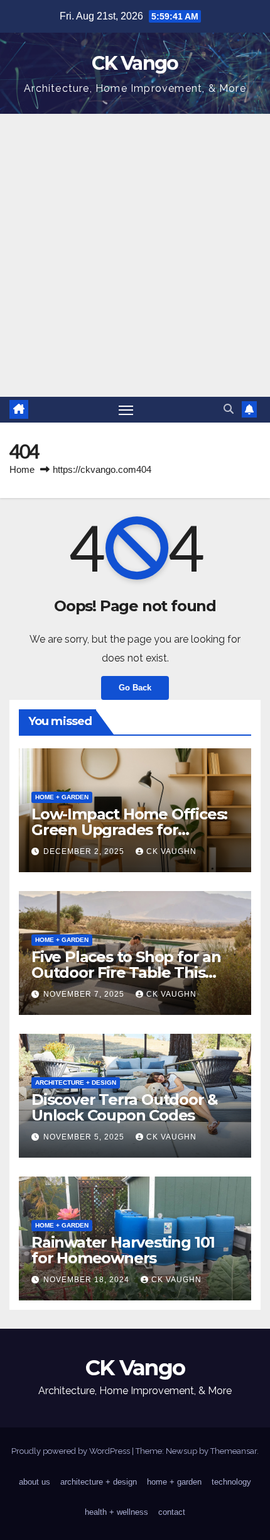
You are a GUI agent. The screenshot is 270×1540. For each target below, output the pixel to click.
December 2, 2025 (85, 851)
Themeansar (233, 1451)
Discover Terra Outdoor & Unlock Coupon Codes (124, 1107)
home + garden (62, 797)
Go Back (135, 687)
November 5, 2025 (85, 1137)
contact (171, 1512)
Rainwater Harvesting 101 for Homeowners (123, 1250)
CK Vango (135, 63)
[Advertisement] (135, 255)
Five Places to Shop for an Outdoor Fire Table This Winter (126, 972)
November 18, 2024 (87, 1279)
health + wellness (116, 1512)
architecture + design (75, 1082)
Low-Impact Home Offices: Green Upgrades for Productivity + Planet (129, 830)
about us (34, 1482)
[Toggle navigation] (126, 410)
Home (22, 469)
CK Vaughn (171, 851)
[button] (229, 409)
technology (231, 1482)
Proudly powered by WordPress (71, 1451)
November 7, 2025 (85, 994)
